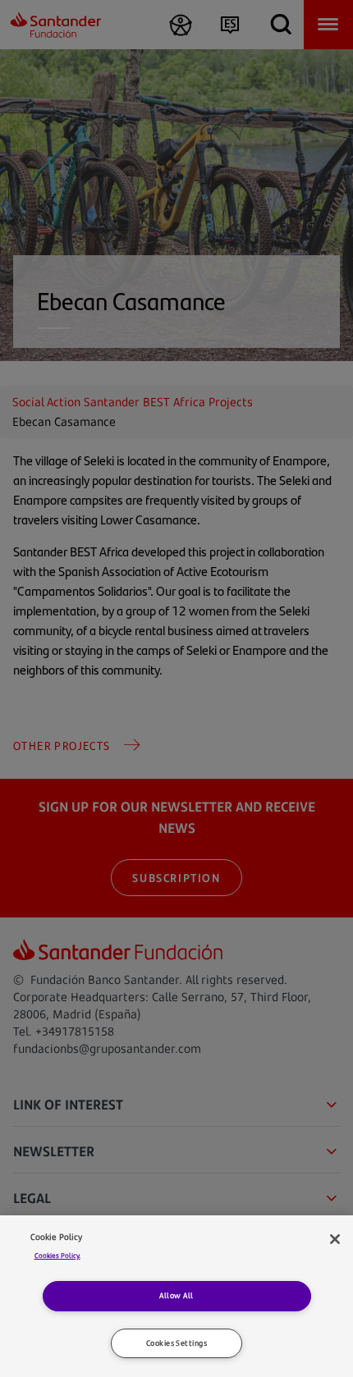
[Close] (335, 1239)
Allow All (176, 1295)
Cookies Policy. (57, 1255)
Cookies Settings (176, 1343)
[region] (176, 1296)
